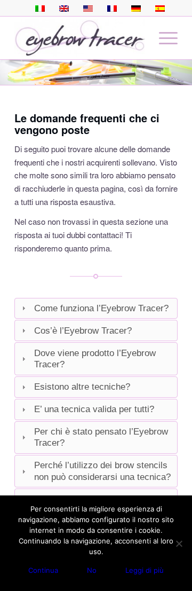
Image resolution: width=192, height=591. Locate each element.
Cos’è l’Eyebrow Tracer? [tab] (83, 330)
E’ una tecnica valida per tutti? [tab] (94, 409)
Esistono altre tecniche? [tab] (82, 386)
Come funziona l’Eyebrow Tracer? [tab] (101, 308)
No (92, 570)
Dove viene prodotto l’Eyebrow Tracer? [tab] (95, 358)
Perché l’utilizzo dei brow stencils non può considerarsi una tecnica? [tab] (102, 470)
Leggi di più (144, 570)
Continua (43, 570)
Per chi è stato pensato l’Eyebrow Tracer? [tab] (101, 437)
